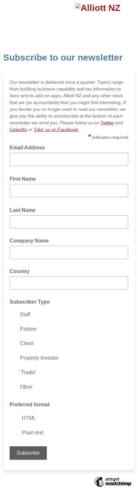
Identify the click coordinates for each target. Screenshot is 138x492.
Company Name (29, 240)
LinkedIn (18, 129)
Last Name (24, 209)
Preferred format (29, 404)
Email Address (29, 147)
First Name (25, 178)
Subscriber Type (30, 302)
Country (20, 271)
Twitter (107, 122)
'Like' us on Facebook (56, 129)
